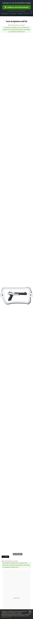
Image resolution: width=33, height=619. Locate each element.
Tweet (6, 557)
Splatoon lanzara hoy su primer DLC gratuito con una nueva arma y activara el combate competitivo (16, 30)
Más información (6, 617)
